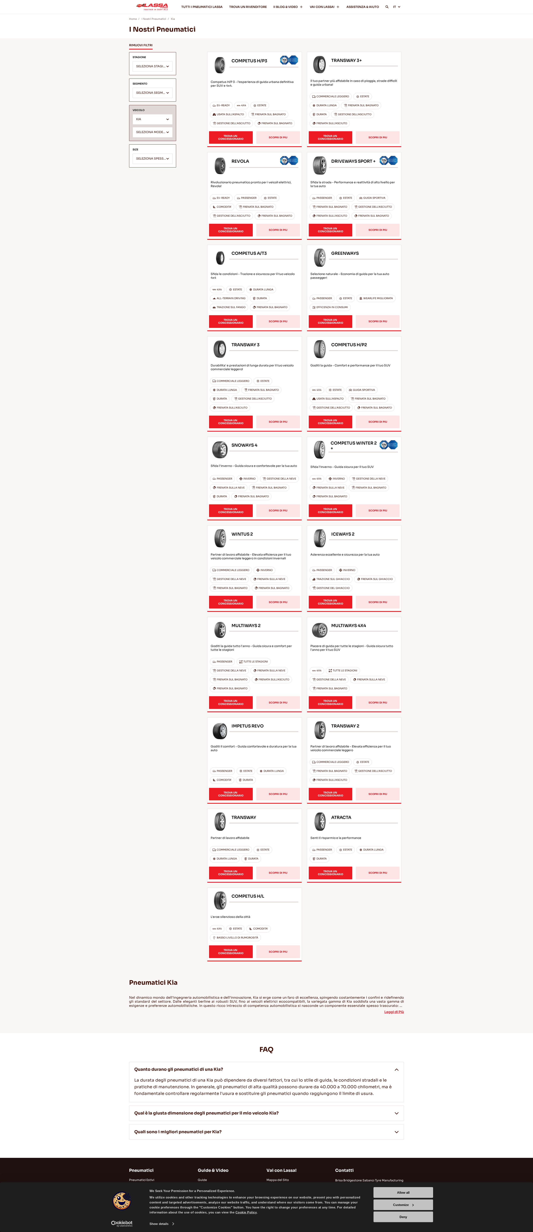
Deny (403, 1217)
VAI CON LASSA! (322, 7)
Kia (173, 18)
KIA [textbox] (138, 119)
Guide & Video (213, 1170)
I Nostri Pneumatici (154, 18)
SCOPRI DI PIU (278, 137)
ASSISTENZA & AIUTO (362, 7)
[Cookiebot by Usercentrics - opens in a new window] (122, 1224)
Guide (202, 1180)
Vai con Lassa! (281, 1170)
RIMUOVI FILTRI (141, 45)
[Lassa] (152, 7)
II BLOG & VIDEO (285, 7)
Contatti (344, 1170)
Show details (158, 1224)
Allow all (403, 1192)
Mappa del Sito (277, 1180)
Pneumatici (141, 1170)
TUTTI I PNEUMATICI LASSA (202, 7)
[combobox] (153, 66)
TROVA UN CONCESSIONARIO (230, 137)
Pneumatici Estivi (141, 1180)
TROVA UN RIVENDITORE (248, 7)
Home (133, 18)
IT (394, 7)
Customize (401, 1204)
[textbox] (152, 67)
